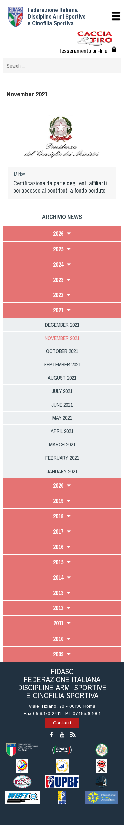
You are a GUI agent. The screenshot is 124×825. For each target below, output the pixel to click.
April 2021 (62, 431)
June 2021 (62, 404)
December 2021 (62, 324)
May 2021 (62, 417)
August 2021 (62, 377)
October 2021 (62, 351)
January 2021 (62, 471)
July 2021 (62, 391)
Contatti (62, 723)
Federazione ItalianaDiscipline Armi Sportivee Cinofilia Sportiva (57, 16)
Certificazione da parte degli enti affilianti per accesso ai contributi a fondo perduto (60, 187)
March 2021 (62, 444)
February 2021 (62, 457)
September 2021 (62, 364)
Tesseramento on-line (83, 51)
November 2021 (62, 338)
